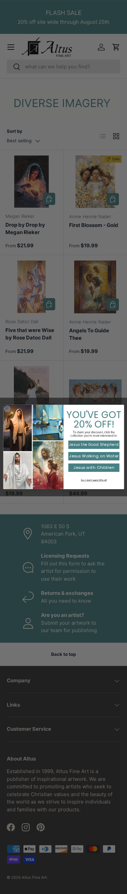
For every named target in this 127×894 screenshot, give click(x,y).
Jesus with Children (93, 468)
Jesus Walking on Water (94, 456)
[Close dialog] (7, 409)
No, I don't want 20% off (94, 480)
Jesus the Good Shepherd (94, 444)
